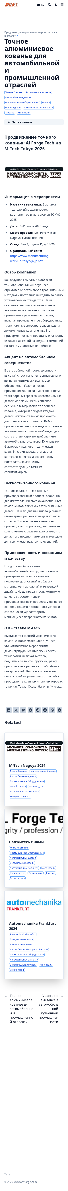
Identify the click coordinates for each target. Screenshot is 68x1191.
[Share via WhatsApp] (52, 710)
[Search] (49, 4)
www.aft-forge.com (25, 1182)
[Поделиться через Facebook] (45, 710)
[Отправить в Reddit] (30, 710)
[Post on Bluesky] (23, 710)
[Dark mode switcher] (56, 4)
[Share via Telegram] (59, 710)
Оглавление (21, 122)
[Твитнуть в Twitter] (16, 710)
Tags (7, 1174)
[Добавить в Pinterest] (38, 710)
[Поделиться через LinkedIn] (9, 710)
